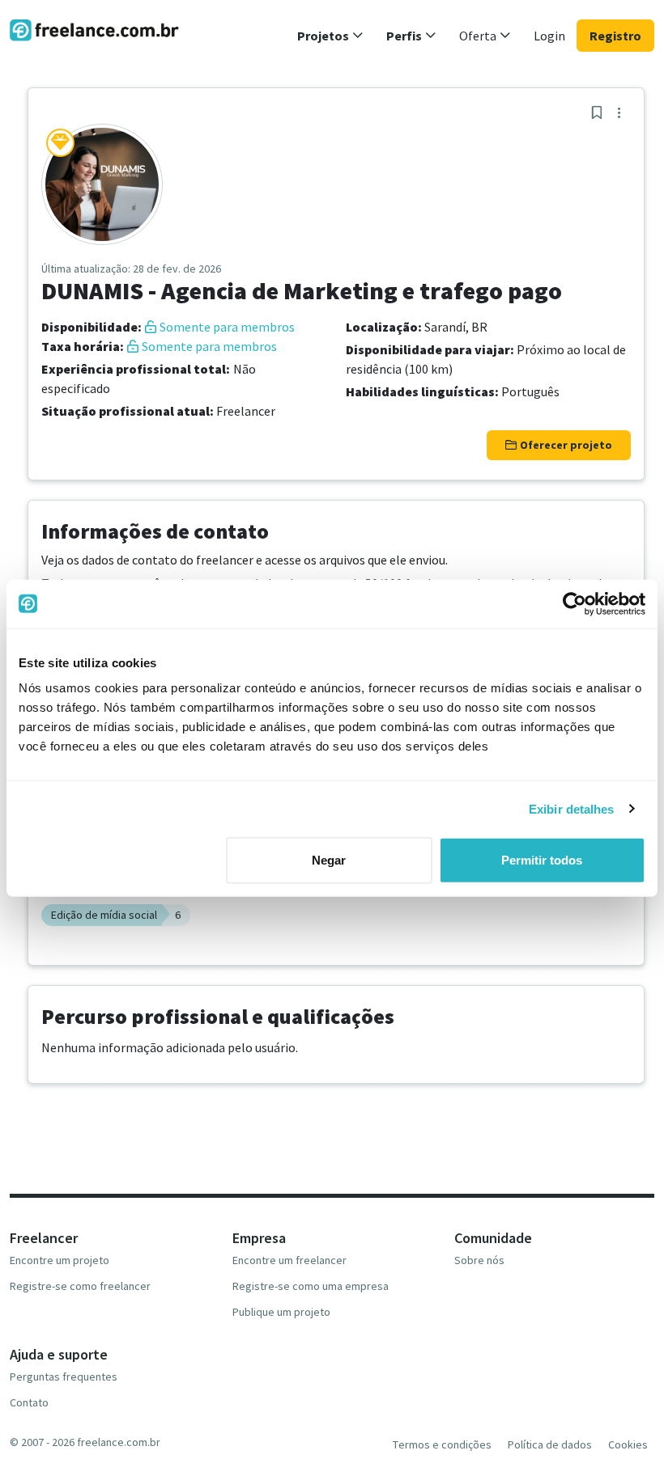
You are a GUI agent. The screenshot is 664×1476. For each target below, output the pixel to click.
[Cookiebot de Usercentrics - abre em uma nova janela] (574, 603)
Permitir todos (541, 860)
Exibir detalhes (572, 808)
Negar (329, 860)
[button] (330, 35)
